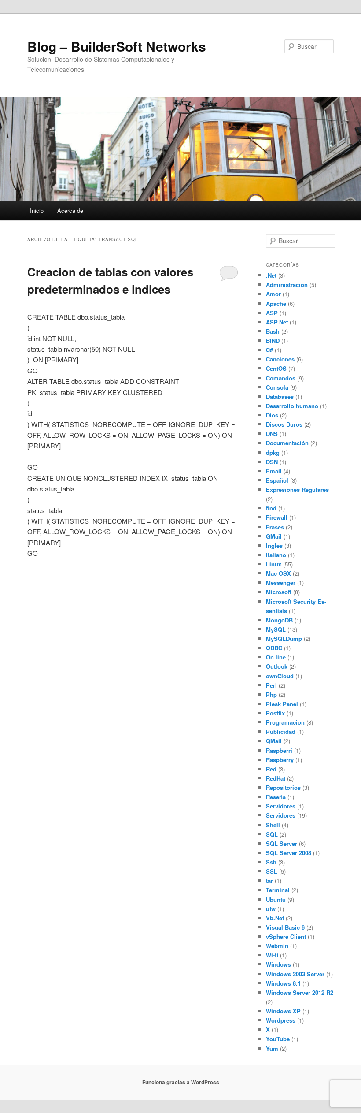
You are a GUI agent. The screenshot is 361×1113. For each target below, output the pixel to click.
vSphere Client (286, 936)
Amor (273, 294)
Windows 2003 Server (295, 974)
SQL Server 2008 (288, 853)
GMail (274, 536)
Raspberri (279, 750)
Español (277, 480)
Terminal (278, 890)
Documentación (287, 443)
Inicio (37, 210)
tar (269, 880)
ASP (272, 313)
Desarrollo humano (292, 406)
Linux (273, 564)
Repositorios (283, 787)
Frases (275, 527)
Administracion (287, 284)
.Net (271, 275)
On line (276, 657)
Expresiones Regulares (297, 489)
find (271, 508)
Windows (278, 964)
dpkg (273, 452)
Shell (273, 825)
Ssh (271, 862)
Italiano (276, 555)
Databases (280, 396)
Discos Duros (284, 424)
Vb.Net (275, 918)
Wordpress (280, 1020)
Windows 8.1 (283, 983)
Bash (273, 331)
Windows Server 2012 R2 (299, 992)
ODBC (274, 648)
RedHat (275, 778)
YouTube (278, 1039)
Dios (272, 415)
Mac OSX (278, 573)
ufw (271, 909)
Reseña (276, 797)
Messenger (280, 582)
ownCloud (280, 676)
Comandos (280, 378)
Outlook (276, 666)
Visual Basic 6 (285, 927)
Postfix (275, 713)
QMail (274, 741)
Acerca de (70, 210)
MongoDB (279, 620)
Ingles (274, 545)
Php (271, 694)
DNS (272, 433)
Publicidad (280, 731)
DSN (272, 462)
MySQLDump (284, 638)
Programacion (285, 722)
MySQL (276, 629)
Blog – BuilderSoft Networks (116, 46)
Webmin (277, 946)
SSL (271, 871)
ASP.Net (277, 322)
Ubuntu (276, 899)
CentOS (276, 368)
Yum (272, 1048)
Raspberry (280, 760)
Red (271, 769)
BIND (273, 340)
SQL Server (281, 843)
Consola (277, 387)
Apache (276, 303)
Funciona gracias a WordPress (180, 1082)
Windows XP (283, 1011)
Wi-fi (272, 955)
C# (269, 350)
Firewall (276, 517)
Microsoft (278, 592)
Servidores (280, 806)
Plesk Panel (282, 704)
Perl (271, 685)
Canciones (280, 359)
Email (274, 471)
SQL (272, 834)
